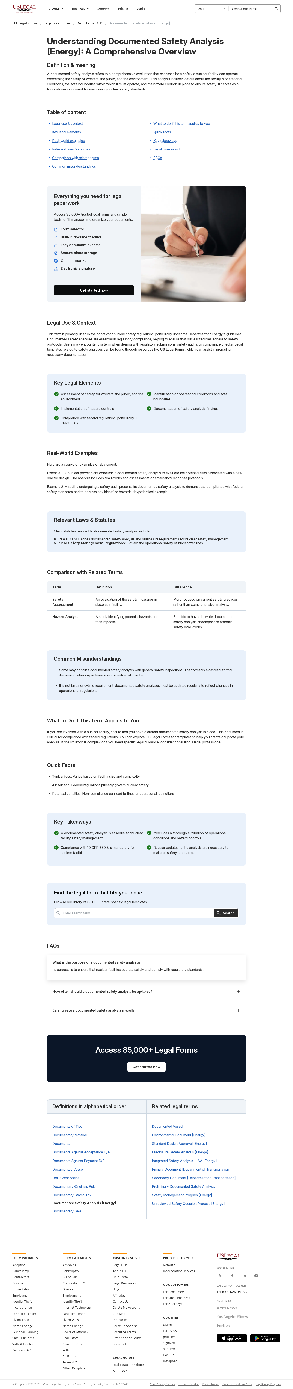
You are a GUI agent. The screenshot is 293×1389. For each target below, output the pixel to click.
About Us (119, 1271)
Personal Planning (25, 1332)
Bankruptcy (20, 1271)
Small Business (23, 1338)
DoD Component (65, 1178)
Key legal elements (66, 132)
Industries (120, 1320)
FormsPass (170, 1331)
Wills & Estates (22, 1344)
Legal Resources (124, 1283)
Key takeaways (165, 140)
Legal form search (167, 149)
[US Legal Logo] (229, 1257)
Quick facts (162, 132)
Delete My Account (126, 1307)
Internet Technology (77, 1307)
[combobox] (211, 9)
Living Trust (20, 1320)
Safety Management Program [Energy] (182, 1195)
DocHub (168, 1355)
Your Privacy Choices (162, 1384)
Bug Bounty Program (268, 1384)
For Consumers (174, 1292)
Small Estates (72, 1344)
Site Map (119, 1314)
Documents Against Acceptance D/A (81, 1152)
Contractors (20, 1277)
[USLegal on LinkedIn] (244, 1275)
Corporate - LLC (74, 1283)
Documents (61, 1143)
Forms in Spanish (125, 1326)
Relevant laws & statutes (71, 149)
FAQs (157, 158)
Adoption (19, 1265)
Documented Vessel (67, 1169)
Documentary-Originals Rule (74, 1186)
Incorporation (22, 1307)
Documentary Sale (66, 1211)
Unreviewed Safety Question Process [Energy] (188, 1203)
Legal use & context (67, 123)
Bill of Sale (70, 1277)
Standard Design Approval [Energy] (179, 1143)
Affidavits (69, 1265)
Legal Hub (120, 1265)
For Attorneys (172, 1304)
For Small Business (176, 1298)
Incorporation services (179, 1271)
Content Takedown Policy (237, 1384)
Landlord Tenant (24, 1314)
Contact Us (120, 1301)
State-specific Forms (127, 1338)
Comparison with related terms (75, 158)
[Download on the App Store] (232, 1338)
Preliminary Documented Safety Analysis (183, 1186)
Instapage (170, 1361)
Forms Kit (119, 1344)
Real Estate (71, 1338)
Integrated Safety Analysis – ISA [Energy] (184, 1161)
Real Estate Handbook (128, 1365)
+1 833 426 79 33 (232, 1291)
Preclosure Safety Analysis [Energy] (180, 1152)
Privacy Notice (210, 1384)
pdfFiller (169, 1337)
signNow (169, 1343)
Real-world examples (68, 140)
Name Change (22, 1326)
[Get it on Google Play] (265, 1338)
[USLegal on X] (220, 1275)
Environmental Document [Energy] (178, 1135)
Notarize (169, 1265)
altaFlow (169, 1349)
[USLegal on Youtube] (256, 1275)
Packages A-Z (21, 1350)
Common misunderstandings (74, 166)
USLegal (168, 1325)
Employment (21, 1295)
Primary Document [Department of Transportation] (191, 1169)
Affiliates (119, 1295)
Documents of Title (67, 1126)
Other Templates (75, 1368)
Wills (66, 1350)
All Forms (69, 1356)
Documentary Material (69, 1135)
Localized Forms (124, 1332)
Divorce (17, 1283)
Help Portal (121, 1277)
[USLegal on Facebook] (232, 1275)
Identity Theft (22, 1301)
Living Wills (71, 1320)
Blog (116, 1289)
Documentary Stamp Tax (71, 1195)
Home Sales (20, 1289)
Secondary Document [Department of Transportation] (194, 1178)
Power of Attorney (75, 1332)
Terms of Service (188, 1384)
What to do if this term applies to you (181, 123)
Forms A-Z (70, 1362)
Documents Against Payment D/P (78, 1161)
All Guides (120, 1371)
